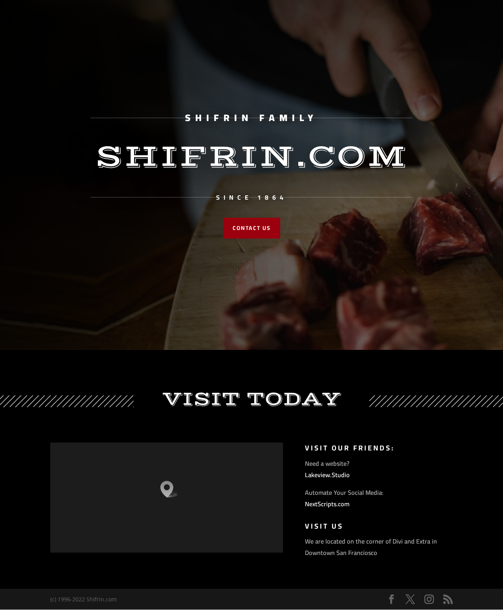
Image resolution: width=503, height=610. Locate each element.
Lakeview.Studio (327, 475)
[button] (169, 489)
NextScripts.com (327, 504)
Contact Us (252, 228)
